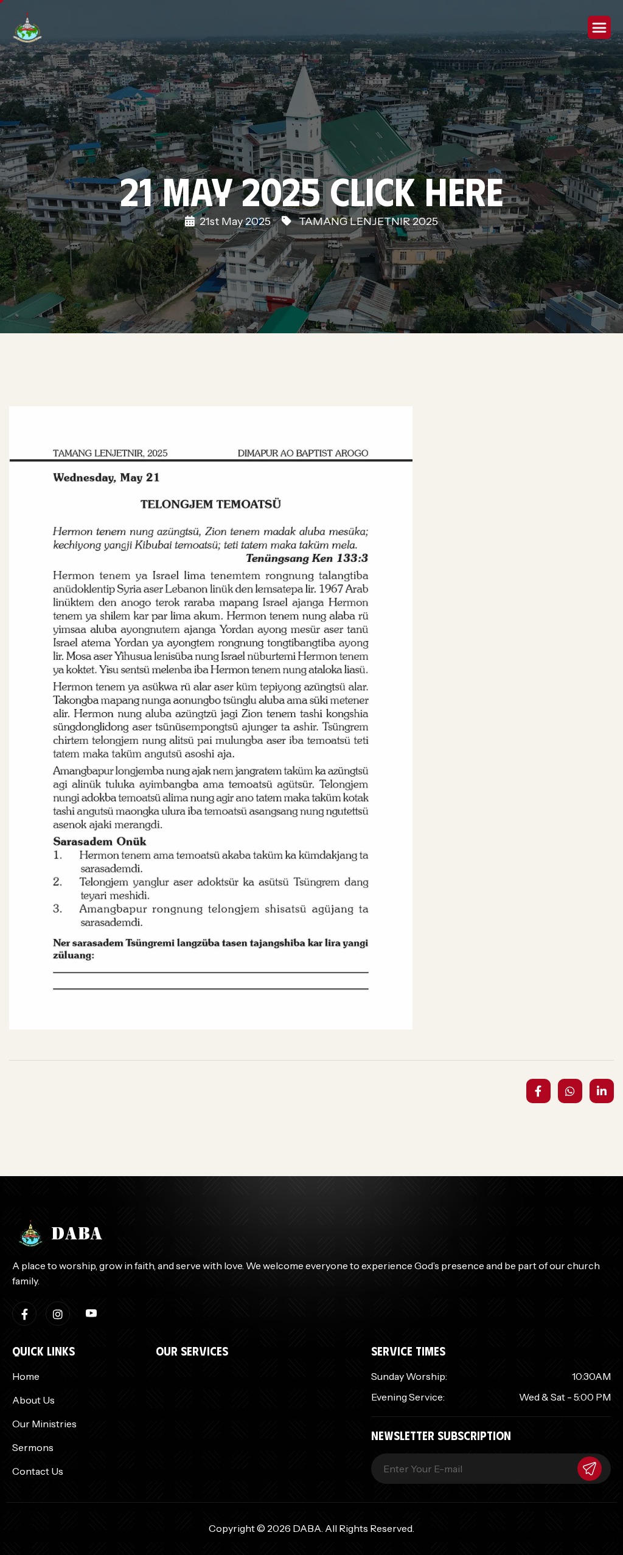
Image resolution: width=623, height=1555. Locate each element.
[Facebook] (24, 1313)
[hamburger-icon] (599, 27)
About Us (33, 1400)
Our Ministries (44, 1424)
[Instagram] (58, 1313)
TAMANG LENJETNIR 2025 (368, 221)
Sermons (33, 1447)
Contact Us (37, 1471)
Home (26, 1376)
